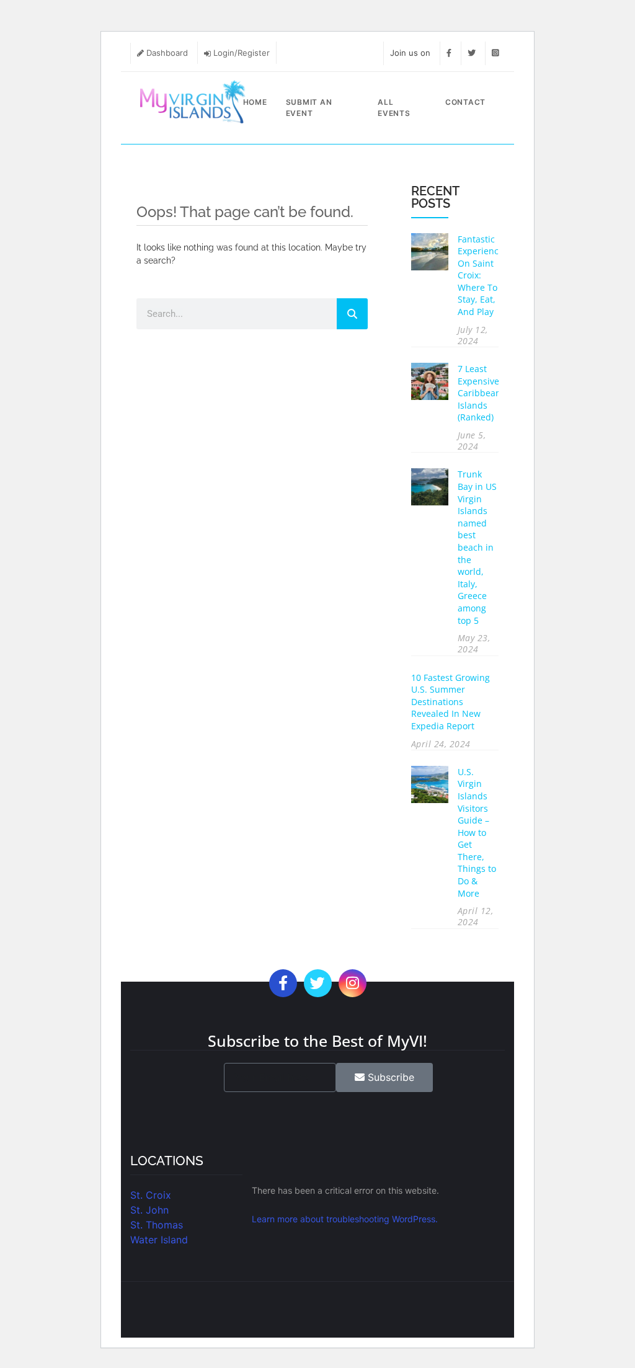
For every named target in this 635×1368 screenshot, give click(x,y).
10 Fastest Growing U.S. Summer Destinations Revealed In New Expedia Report (450, 702)
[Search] (352, 313)
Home (255, 102)
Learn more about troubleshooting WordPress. (345, 1219)
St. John (149, 1210)
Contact (465, 102)
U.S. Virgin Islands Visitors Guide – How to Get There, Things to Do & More (477, 832)
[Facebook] (448, 53)
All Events (394, 107)
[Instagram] (495, 53)
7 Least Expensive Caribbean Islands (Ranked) (479, 393)
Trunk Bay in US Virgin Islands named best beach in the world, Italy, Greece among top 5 (477, 547)
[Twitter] (472, 53)
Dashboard (167, 53)
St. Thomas (156, 1225)
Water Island (159, 1239)
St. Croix (150, 1195)
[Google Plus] (352, 985)
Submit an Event (309, 107)
